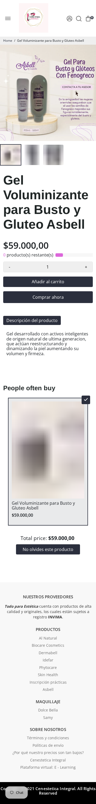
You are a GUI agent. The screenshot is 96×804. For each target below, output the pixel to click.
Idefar (48, 660)
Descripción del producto (32, 320)
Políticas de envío (48, 746)
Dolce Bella (48, 710)
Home (7, 40)
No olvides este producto (48, 549)
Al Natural (48, 638)
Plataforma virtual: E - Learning (48, 767)
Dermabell (48, 653)
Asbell (48, 690)
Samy (48, 718)
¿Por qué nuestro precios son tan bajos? (48, 753)
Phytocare (48, 668)
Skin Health (48, 675)
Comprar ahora (48, 297)
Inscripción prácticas (48, 682)
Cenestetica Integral (48, 760)
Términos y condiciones (48, 738)
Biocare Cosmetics (48, 646)
